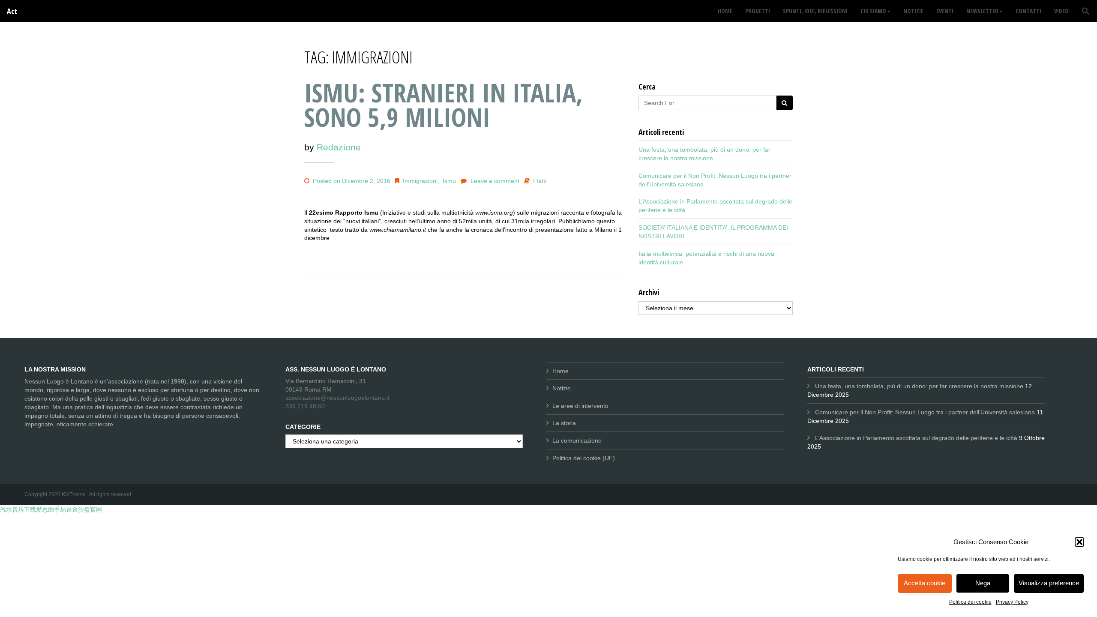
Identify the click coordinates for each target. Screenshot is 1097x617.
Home (560, 371)
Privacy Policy (1012, 602)
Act (12, 11)
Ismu (449, 180)
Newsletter (982, 11)
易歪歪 (69, 509)
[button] (1079, 542)
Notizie (561, 388)
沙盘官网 (90, 509)
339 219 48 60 (305, 406)
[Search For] (784, 103)
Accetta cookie (924, 583)
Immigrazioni (420, 180)
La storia (564, 422)
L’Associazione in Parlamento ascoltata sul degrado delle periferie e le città (916, 437)
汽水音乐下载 (18, 509)
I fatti (539, 180)
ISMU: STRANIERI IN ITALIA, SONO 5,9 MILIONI (443, 105)
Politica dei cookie (970, 602)
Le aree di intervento (580, 405)
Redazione (339, 147)
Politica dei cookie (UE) (583, 458)
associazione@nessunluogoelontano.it (337, 397)
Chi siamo (873, 11)
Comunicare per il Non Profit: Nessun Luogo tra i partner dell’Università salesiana (925, 412)
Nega (982, 583)
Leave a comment (495, 180)
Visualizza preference (1049, 583)
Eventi (944, 11)
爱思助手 (48, 509)
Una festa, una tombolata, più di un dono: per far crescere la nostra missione (919, 386)
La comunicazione (577, 440)
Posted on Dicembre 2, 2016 (350, 180)
